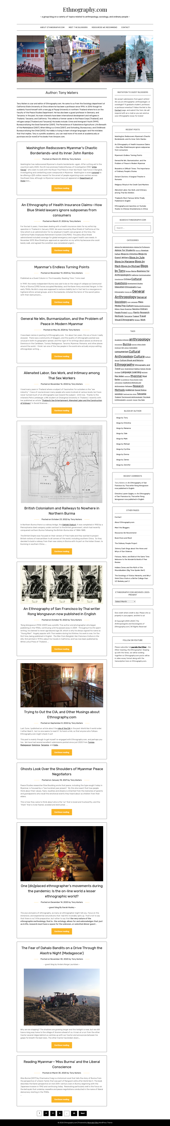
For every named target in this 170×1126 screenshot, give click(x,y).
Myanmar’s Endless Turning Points (61, 267)
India (56, 745)
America (138, 250)
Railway (130, 313)
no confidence (125, 380)
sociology (119, 394)
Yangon (135, 400)
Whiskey (137, 320)
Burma (133, 271)
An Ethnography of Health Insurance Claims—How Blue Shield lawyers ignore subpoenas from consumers (62, 210)
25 (74, 1113)
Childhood (118, 348)
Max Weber (119, 376)
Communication (145, 275)
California (134, 275)
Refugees (128, 386)
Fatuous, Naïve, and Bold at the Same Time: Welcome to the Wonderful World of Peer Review (132, 559)
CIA (122, 348)
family (122, 369)
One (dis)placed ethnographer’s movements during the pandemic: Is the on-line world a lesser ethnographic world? (62, 891)
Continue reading (61, 188)
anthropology (139, 339)
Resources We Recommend (104, 27)
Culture (139, 356)
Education (119, 287)
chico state (141, 344)
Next (83, 1113)
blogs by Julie (121, 433)
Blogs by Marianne (124, 261)
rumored (95, 172)
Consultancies (119, 279)
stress (134, 394)
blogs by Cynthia (123, 449)
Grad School (129, 369)
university (129, 400)
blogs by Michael (123, 444)
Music (122, 309)
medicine (127, 376)
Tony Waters (75, 159)
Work (143, 319)
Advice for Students (125, 250)
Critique (127, 279)
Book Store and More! (123, 538)
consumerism (121, 351)
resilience (129, 390)
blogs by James (122, 460)
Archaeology (118, 344)
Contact (125, 27)
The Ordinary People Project (126, 543)
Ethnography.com (85, 9)
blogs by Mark (121, 439)
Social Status (140, 390)
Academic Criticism (122, 340)
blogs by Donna (122, 454)
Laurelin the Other (139, 647)
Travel (142, 316)
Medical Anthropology (142, 306)
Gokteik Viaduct (69, 525)
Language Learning (131, 372)
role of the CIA (64, 728)
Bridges (128, 271)
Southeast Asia (127, 394)
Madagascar (25, 745)
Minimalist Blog (93, 1123)
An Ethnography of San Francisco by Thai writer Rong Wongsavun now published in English (131, 486)
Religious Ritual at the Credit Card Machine (132, 185)
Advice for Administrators (124, 247)
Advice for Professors (142, 247)
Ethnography (131, 287)
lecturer (145, 372)
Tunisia (91, 742)
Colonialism (133, 348)
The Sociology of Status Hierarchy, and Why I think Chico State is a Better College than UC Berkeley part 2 (133, 578)
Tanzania (45, 745)
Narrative (136, 309)
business (134, 344)
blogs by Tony (122, 418)
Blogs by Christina (129, 254)
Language (134, 302)
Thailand (136, 316)
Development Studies (135, 283)
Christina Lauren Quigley (124, 494)
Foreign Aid (128, 292)
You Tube (141, 400)
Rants (136, 312)
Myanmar (128, 309)
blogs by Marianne (123, 428)
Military (117, 309)
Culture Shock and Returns (131, 360)
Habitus (137, 369)
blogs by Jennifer (123, 465)
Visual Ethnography (124, 319)
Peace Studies (134, 380)
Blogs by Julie (137, 257)
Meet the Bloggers (78, 27)
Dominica (36, 745)
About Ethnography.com (52, 27)
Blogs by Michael (130, 266)
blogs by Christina (123, 423)
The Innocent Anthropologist (131, 397)
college (126, 348)
